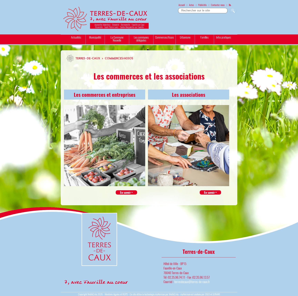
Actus (191, 5)
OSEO (207, 294)
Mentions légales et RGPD (116, 294)
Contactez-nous (218, 5)
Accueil (181, 5)
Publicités (202, 5)
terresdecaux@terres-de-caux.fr (192, 281)
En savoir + (126, 192)
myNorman (160, 294)
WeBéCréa (92, 294)
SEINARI (216, 294)
